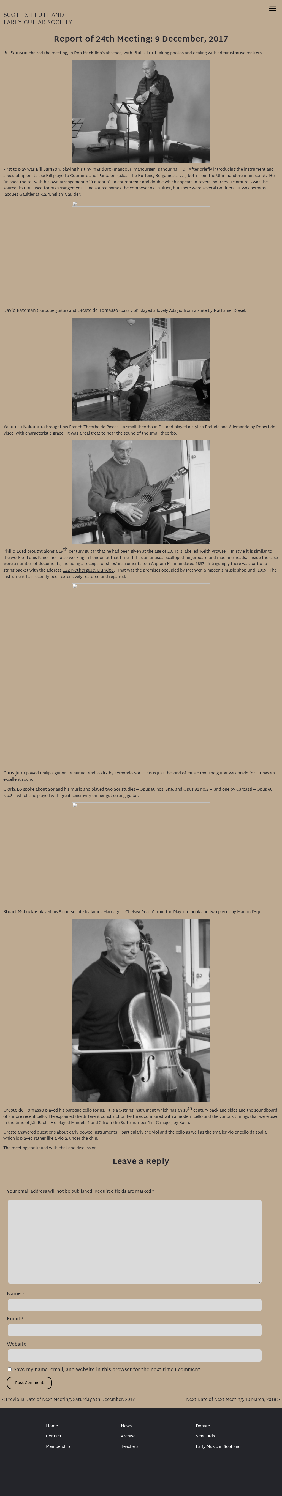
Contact (53, 1437)
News (126, 1426)
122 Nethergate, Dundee (88, 571)
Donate (203, 1426)
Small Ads (205, 1437)
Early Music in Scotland (218, 1447)
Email (15, 1319)
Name (15, 1294)
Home (52, 1426)
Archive (128, 1437)
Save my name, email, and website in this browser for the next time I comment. (107, 1369)
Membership (58, 1447)
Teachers (129, 1447)
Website (16, 1344)
